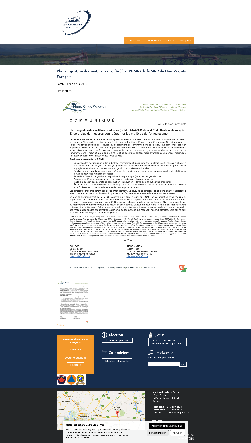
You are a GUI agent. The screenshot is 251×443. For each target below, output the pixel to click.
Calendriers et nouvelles (117, 360)
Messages (75, 364)
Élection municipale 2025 (117, 340)
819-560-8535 (174, 406)
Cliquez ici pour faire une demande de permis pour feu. (166, 342)
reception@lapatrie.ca (178, 412)
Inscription (75, 349)
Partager (61, 324)
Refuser (177, 433)
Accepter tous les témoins (167, 426)
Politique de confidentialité (77, 437)
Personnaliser (157, 433)
